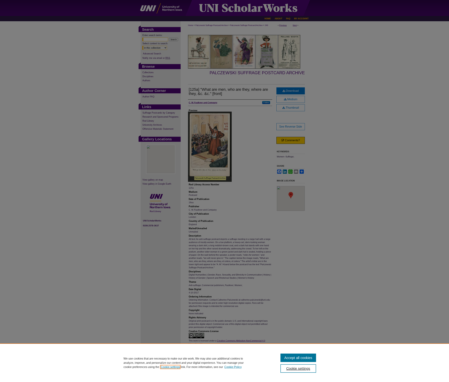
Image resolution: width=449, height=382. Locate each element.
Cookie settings (170, 367)
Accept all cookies (298, 358)
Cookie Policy (233, 367)
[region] (224, 362)
